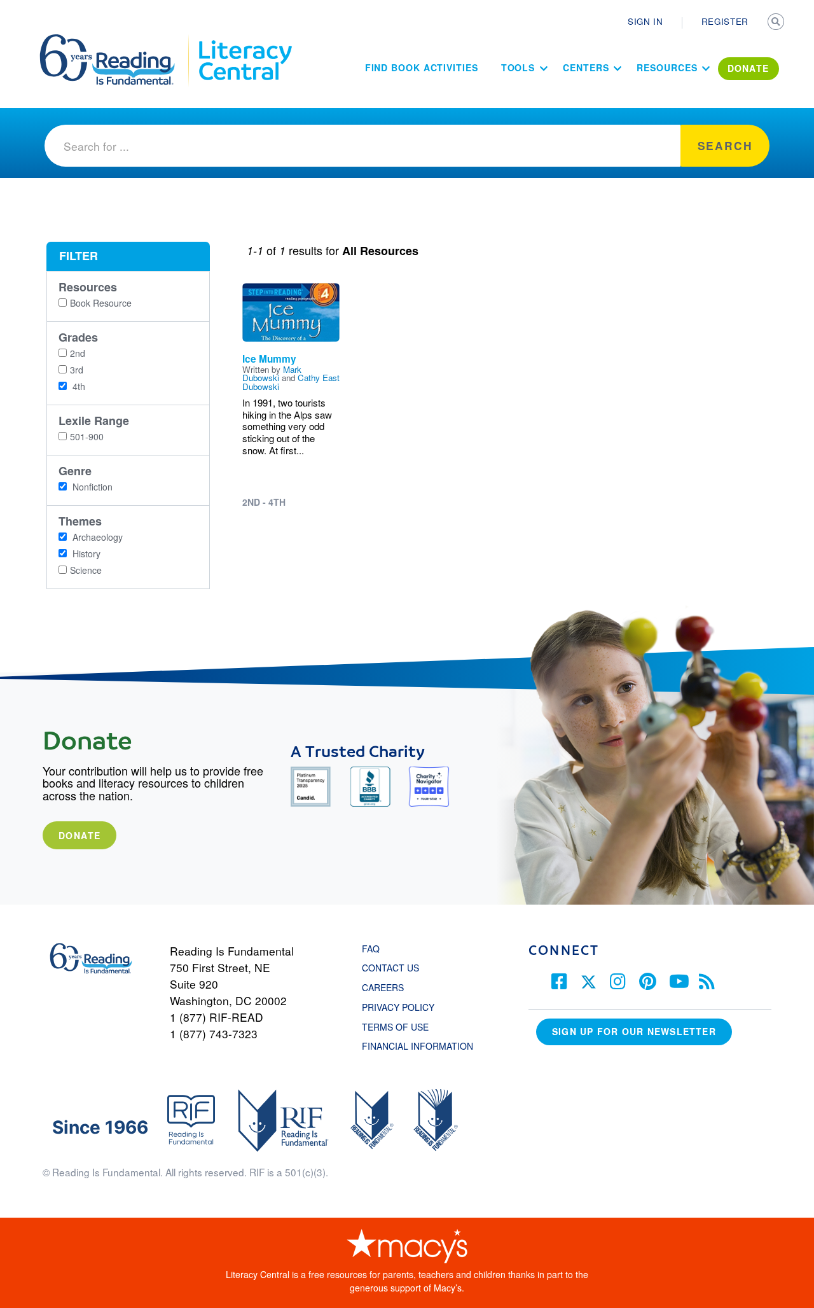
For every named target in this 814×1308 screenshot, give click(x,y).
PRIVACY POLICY (398, 1007)
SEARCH (777, 22)
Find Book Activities (421, 67)
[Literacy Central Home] (244, 40)
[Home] (116, 40)
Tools (518, 67)
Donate (79, 835)
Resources (667, 67)
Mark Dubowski (271, 373)
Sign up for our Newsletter (634, 1031)
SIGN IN (645, 21)
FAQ (371, 948)
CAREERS (383, 987)
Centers (586, 67)
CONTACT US (394, 967)
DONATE (748, 68)
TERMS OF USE (401, 1026)
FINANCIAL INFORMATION (417, 1046)
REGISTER (724, 21)
